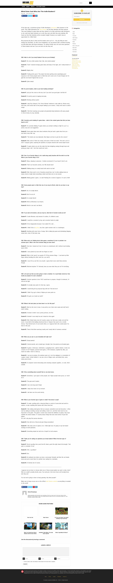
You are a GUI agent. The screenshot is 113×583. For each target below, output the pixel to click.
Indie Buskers (42, 29)
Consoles (74, 35)
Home (23, 6)
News (27, 6)
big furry (37, 228)
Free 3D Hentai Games (76, 62)
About (33, 6)
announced (53, 28)
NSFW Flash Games (76, 66)
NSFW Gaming (75, 63)
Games (25, 9)
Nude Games (46, 517)
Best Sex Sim (30, 517)
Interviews (75, 51)
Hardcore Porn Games (76, 61)
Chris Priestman (32, 492)
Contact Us (65, 576)
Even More (75, 49)
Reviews (74, 43)
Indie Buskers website (51, 481)
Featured (74, 39)
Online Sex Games (75, 64)
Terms (46, 576)
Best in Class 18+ (76, 45)
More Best (75, 47)
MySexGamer (74, 67)
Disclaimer (59, 576)
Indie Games (30, 13)
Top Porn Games (40, 6)
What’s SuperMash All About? (61, 532)
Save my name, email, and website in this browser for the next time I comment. (39, 561)
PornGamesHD (75, 68)
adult (74, 31)
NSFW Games (75, 59)
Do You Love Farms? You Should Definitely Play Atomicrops (61, 518)
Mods (74, 41)
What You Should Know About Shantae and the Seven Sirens (30, 533)
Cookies (54, 576)
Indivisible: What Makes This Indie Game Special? (46, 533)
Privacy (50, 576)
